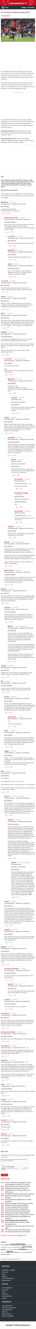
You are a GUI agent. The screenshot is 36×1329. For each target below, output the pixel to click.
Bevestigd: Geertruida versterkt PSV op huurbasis (19, 1194)
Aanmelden (5, 1270)
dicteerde (9, 182)
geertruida (27, 1247)
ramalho (18, 183)
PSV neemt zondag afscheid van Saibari (16, 1207)
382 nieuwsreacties (9, 698)
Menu (6, 7)
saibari (2, 1252)
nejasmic (29, 1249)
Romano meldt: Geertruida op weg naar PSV (18, 1211)
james (7, 1249)
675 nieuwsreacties (19, 496)
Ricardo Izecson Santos (11, 218)
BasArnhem (4, 1060)
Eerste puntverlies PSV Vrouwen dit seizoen (18, 1186)
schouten (16, 1252)
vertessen (23, 185)
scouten (20, 1252)
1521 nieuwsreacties (16, 399)
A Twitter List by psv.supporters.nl (11, 1259)
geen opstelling (5, 206)
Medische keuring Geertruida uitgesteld (16, 1205)
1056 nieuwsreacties (9, 572)
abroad (10, 264)
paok (2, 180)
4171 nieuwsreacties (9, 970)
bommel (7, 1245)
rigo (22, 183)
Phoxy (2, 1084)
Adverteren (5, 1294)
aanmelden (31, 7)
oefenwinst (19, 180)
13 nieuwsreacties (12, 821)
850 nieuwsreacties (6, 1135)
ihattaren (27, 182)
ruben (32, 1249)
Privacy (4, 1292)
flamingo (20, 1247)
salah (5, 1252)
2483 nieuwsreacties (9, 219)
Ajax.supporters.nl (7, 1305)
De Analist (4, 1120)
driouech (7, 1247)
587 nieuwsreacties (12, 265)
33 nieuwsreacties (5, 773)
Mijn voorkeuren (6, 1314)
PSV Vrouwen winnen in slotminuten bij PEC (18, 1230)
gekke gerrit (4, 202)
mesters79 (14, 398)
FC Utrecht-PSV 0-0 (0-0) (21, 483)
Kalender (4, 1276)
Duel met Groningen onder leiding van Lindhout (19, 1203)
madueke (7, 180)
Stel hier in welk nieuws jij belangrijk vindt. (13, 1235)
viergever (29, 185)
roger (25, 183)
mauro (32, 182)
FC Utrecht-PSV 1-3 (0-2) (18, 1062)
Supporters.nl (6, 1302)
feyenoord (15, 1247)
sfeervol (8, 185)
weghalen (8, 1254)
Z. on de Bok (11, 236)
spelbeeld (14, 185)
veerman (3, 1254)
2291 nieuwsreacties (13, 238)
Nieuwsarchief (6, 1280)
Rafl (2, 681)
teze (18, 185)
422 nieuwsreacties (6, 1122)
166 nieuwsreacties (6, 948)
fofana (14, 182)
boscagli (30, 180)
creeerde (3, 182)
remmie (3, 296)
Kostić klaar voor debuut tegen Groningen (17, 1213)
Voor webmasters (7, 1288)
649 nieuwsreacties (6, 667)
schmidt (3, 185)
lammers (15, 1249)
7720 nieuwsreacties (9, 544)
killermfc (7, 542)
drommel (12, 180)
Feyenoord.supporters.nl (9, 1307)
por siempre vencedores (11, 968)
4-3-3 (29, 483)
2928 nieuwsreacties (20, 481)
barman (2, 1245)
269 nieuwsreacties (6, 683)
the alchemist (19, 479)
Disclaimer (5, 1290)
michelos (3, 666)
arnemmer (7, 607)
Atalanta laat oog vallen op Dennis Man (16, 1188)
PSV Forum (5, 1272)
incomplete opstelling (9, 222)
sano (9, 1252)
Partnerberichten (7, 1296)
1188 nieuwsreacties (9, 609)
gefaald (3, 1249)
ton (25, 1252)
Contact (4, 1298)
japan (10, 1249)
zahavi (3, 186)
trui (28, 1252)
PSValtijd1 (4, 332)
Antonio (6, 697)
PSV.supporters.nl (7, 1310)
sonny (23, 1252)
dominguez (3, 1247)
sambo (29, 183)
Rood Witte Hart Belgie (21, 493)
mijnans (22, 1249)
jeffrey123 (10, 820)
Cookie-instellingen (7, 1316)
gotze (22, 182)
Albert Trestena (8, 570)
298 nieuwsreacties (9, 1001)
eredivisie (11, 1247)
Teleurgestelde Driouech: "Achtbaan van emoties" (19, 1215)
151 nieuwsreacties (5, 204)
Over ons (5, 1284)
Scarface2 (7, 999)
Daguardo (4, 947)
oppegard (12, 183)
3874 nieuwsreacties (6, 334)
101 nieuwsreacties (6, 1101)
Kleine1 (3, 313)
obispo (8, 183)
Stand (3, 1274)
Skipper (6, 751)
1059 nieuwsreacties (6, 1062)
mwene (3, 183)
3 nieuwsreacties (5, 1086)
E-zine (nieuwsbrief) (8, 1278)
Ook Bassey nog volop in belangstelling (16, 1209)
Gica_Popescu (5, 1013)
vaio (31, 1252)
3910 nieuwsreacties (9, 732)
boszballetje (18, 1244)
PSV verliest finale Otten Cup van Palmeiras (18, 1232)
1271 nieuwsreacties (6, 298)
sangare (25, 180)
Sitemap (4, 1312)
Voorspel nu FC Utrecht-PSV (19, 204)
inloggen (23, 7)
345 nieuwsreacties (9, 753)
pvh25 (6, 731)
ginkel (18, 182)
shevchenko (11, 437)
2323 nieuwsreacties (13, 439)
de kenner (4, 1134)
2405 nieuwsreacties (6, 315)
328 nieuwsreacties (6, 1015)
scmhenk (3, 1100)
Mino (2, 771)
